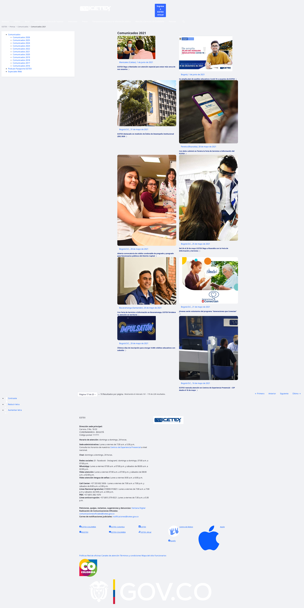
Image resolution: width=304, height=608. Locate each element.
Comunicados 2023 (21, 46)
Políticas (83, 555)
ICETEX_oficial (145, 532)
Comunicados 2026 (21, 37)
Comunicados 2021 (21, 51)
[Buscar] (183, 21)
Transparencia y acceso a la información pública (111, 21)
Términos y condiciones (130, 555)
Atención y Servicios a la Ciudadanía (149, 21)
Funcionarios (160, 555)
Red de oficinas (94, 555)
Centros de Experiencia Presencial (125, 447)
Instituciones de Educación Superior (48, 21)
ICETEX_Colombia (118, 527)
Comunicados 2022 (21, 48)
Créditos (17, 21)
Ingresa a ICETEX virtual (160, 10)
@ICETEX (84, 532)
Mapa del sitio (148, 555)
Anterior (272, 393)
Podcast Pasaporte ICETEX (20, 68)
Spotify (173, 541)
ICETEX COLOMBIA (88, 527)
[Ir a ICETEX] (95, 8)
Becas (27, 21)
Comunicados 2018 (21, 60)
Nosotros (5, 21)
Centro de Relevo (186, 527)
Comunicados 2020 (21, 54)
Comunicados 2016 (21, 66)
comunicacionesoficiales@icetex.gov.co (96, 513)
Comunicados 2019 (21, 57)
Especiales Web (15, 71)
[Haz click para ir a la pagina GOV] (152, 592)
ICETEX (143, 527)
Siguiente (284, 393)
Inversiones (72, 21)
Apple (222, 527)
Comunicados (14, 34)
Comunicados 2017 (21, 63)
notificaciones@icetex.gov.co (126, 516)
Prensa (85, 21)
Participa (172, 21)
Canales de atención (110, 555)
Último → (296, 393)
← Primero (259, 393)
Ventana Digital (138, 508)
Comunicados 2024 (21, 43)
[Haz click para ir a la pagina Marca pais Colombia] (88, 567)
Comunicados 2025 (21, 40)
